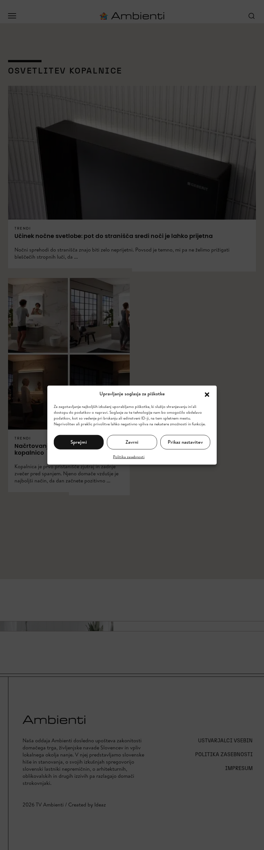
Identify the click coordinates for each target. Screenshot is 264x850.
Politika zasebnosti (129, 456)
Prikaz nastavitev (185, 442)
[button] (207, 393)
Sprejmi (79, 442)
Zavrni (132, 442)
